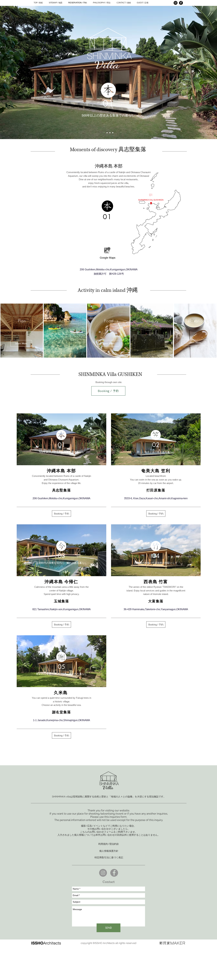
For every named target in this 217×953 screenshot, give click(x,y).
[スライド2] (107, 132)
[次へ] (199, 72)
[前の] (17, 72)
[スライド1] (104, 132)
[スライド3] (109, 132)
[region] (107, 252)
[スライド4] (112, 132)
